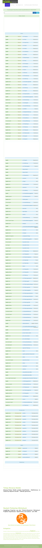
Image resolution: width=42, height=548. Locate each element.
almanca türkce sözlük (13, 531)
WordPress (37, 546)
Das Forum (12, 4)
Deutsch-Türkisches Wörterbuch (28, 533)
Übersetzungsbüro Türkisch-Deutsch (28, 525)
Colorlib (31, 546)
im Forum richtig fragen (24, 534)
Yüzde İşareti (38, 538)
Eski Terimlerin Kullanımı (16, 534)
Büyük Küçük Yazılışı (27, 531)
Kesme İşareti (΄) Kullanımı (31, 534)
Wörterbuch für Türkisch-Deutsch (32, 538)
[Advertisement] (23, 25)
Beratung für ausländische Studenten (20, 531)
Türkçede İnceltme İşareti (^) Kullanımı (16, 538)
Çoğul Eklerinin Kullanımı (6, 539)
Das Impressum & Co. (19, 4)
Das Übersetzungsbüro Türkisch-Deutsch (31, 4)
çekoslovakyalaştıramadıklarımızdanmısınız (14, 539)
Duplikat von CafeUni (10, 534)
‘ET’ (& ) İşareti (21, 539)
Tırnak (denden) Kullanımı (25, 538)
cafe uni (36, 531)
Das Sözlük (7, 4)
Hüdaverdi (20, 534)
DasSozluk (18, 533)
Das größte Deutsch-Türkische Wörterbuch (10, 533)
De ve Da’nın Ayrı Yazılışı (35, 533)
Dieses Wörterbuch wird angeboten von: (15, 525)
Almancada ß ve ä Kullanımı (6, 531)
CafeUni (32, 531)
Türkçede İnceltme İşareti (9, 538)
